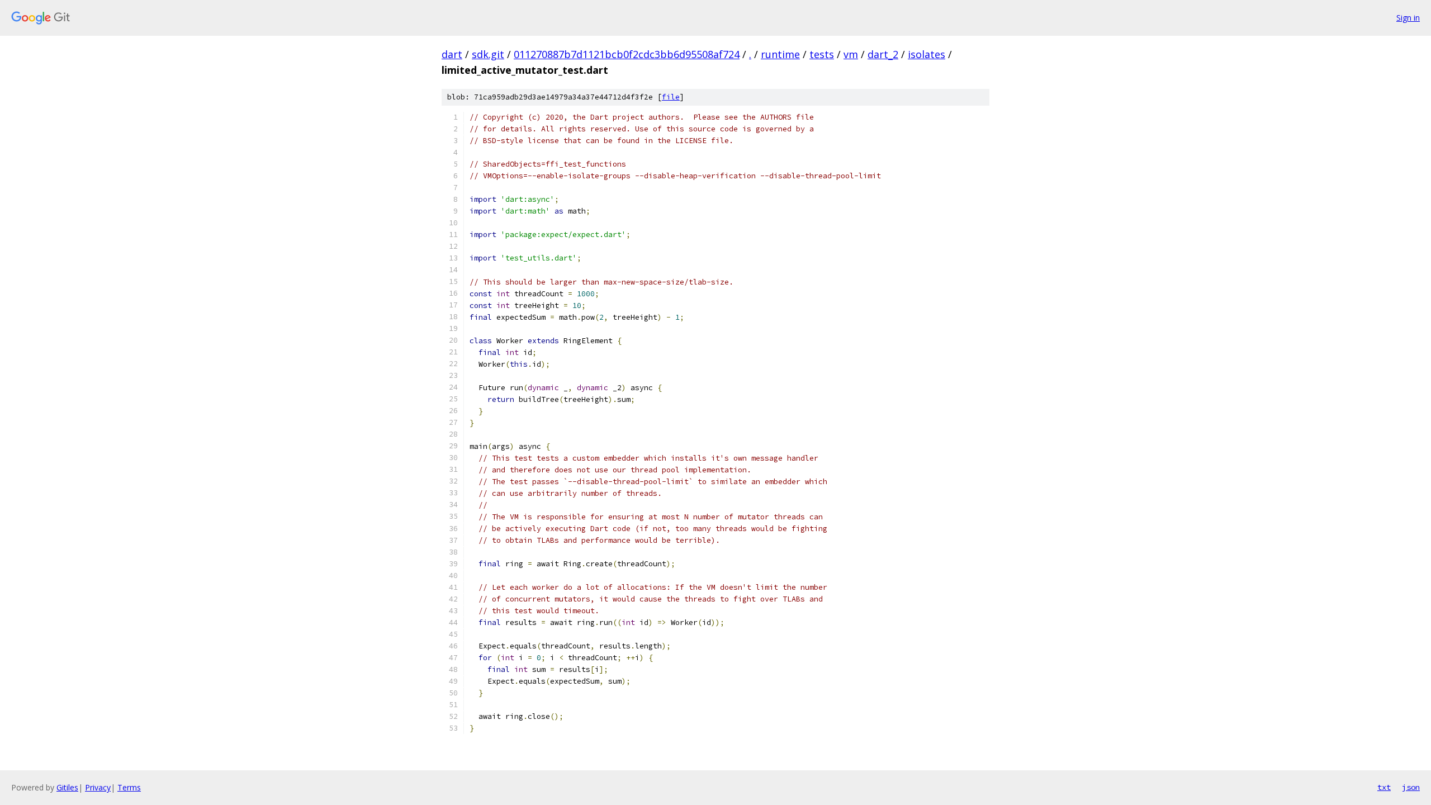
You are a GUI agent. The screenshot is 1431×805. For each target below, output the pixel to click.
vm (851, 54)
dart (452, 54)
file (671, 97)
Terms (129, 787)
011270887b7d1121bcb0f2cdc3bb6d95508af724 (627, 54)
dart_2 (883, 54)
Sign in (1408, 17)
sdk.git (488, 54)
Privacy (98, 787)
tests (821, 54)
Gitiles (67, 787)
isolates (926, 54)
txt (1384, 787)
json (1411, 787)
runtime (780, 54)
